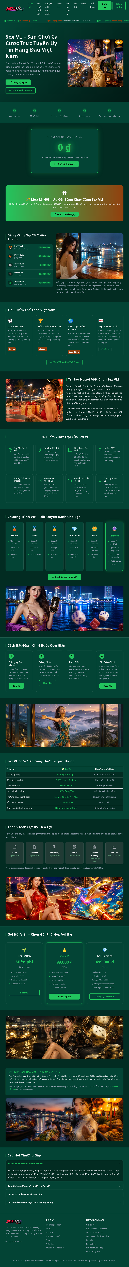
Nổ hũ (75, 5)
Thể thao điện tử (68, 8)
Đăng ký (104, 5)
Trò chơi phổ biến (39, 8)
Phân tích (59, 5)
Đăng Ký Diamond (105, 1012)
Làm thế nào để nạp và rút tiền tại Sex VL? (29, 1201)
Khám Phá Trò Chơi (22, 90)
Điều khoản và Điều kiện (96, 1244)
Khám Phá (107, 701)
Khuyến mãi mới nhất (49, 8)
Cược (83, 3)
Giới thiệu (90, 1240)
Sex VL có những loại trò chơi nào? (25, 1209)
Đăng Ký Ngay (20, 82)
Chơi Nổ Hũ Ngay (66, 179)
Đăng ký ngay (57, 1261)
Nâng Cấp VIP (64, 1011)
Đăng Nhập (48, 698)
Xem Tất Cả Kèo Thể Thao (66, 377)
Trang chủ (30, 5)
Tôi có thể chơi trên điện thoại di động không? (31, 1218)
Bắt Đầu (24, 1008)
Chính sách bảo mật (94, 1248)
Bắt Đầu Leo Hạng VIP (66, 592)
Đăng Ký (16, 701)
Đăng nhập (119, 5)
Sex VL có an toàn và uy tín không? (25, 1179)
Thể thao (92, 5)
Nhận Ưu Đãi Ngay (66, 229)
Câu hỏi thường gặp (94, 1263)
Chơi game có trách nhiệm (97, 1251)
